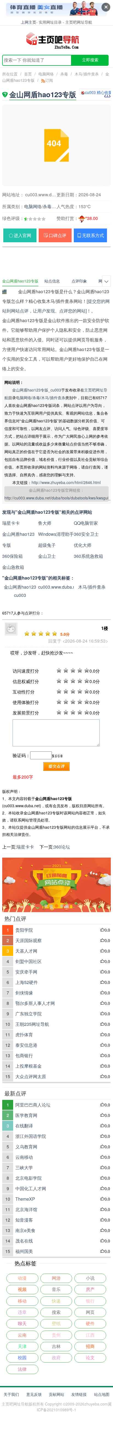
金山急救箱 (13, 567)
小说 (90, 1278)
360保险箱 (12, 556)
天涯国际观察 (28, 940)
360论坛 (62, 847)
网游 (56, 1278)
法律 (22, 1369)
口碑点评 (57, 235)
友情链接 (79, 1394)
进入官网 (22, 235)
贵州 (56, 1335)
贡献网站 (56, 1394)
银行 (90, 1301)
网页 (90, 1312)
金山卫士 (47, 556)
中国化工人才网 (30, 1188)
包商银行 (24, 1055)
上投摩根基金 (28, 1066)
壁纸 (56, 1323)
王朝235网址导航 (32, 1024)
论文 (90, 1357)
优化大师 (82, 545)
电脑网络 (46, 74)
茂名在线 (24, 1241)
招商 (90, 1346)
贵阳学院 (24, 930)
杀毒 (64, 74)
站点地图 (101, 1394)
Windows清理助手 (56, 534)
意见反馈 (34, 1394)
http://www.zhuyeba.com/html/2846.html (66, 482)
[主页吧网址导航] (56, 40)
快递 (56, 1301)
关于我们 (11, 1394)
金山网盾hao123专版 (18, 539)
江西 (90, 1335)
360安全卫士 (86, 534)
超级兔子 (47, 545)
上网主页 (28, 22)
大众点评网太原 (30, 1076)
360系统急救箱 (88, 556)
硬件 (90, 1323)
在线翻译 (24, 1125)
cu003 (20, 595)
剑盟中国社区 (28, 961)
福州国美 (24, 1251)
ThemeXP (25, 1199)
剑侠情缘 (24, 992)
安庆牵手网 (26, 972)
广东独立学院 (28, 1013)
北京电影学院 (28, 1178)
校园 (22, 1357)
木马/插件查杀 (87, 74)
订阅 (49, 80)
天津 (22, 1346)
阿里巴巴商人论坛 (32, 1105)
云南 (22, 1335)
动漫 (22, 1278)
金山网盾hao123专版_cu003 (36, 390)
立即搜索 (90, 60)
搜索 (56, 1312)
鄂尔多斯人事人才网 (35, 1003)
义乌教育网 (26, 1146)
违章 (22, 1312)
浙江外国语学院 (30, 1136)
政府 (56, 1357)
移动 (22, 1301)
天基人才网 (26, 951)
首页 (28, 74)
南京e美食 (25, 1230)
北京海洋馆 (26, 1209)
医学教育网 (26, 1115)
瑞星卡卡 (11, 523)
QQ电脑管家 (86, 523)
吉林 (56, 1346)
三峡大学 (24, 1167)
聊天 (22, 1323)
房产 (90, 1289)
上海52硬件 (26, 982)
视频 (22, 1289)
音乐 (56, 1289)
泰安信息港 (26, 1045)
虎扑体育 (24, 1034)
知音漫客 (24, 1220)
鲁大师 (44, 523)
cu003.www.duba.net (58, 587)
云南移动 (24, 1157)
